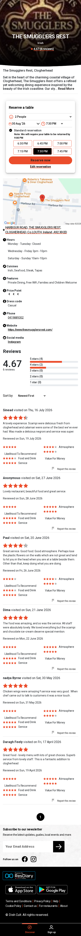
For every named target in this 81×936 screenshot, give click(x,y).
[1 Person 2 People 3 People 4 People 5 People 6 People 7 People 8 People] (40, 116)
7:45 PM (62, 151)
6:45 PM (42, 143)
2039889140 (16, 317)
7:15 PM (22, 151)
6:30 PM (22, 143)
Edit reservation (40, 166)
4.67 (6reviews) (44, 48)
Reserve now (40, 160)
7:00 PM (62, 143)
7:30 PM (42, 151)
